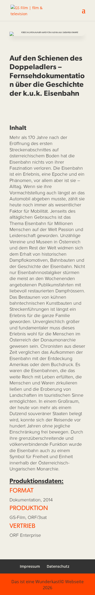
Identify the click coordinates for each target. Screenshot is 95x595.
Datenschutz (58, 566)
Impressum (30, 566)
